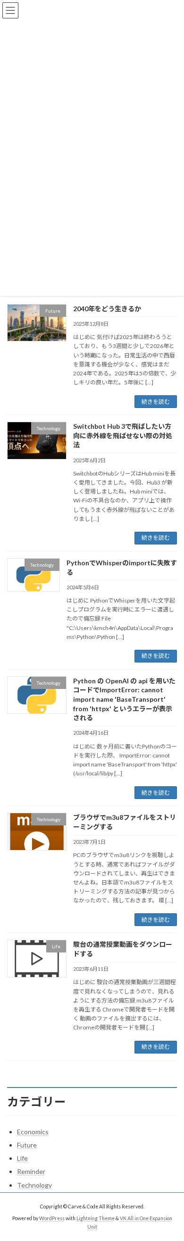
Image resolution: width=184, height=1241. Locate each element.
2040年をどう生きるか (107, 309)
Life (22, 1158)
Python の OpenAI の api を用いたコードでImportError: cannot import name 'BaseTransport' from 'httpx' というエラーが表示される (124, 699)
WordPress (52, 1218)
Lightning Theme (95, 1218)
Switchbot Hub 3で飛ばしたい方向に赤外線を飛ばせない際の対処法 (122, 435)
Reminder (31, 1171)
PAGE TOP (170, 1194)
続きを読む (156, 401)
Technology (34, 1185)
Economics (33, 1132)
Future (27, 1145)
